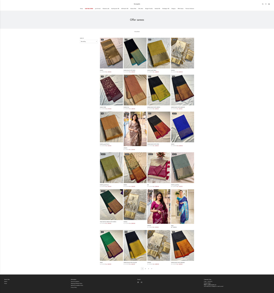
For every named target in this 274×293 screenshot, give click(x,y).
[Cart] (269, 4)
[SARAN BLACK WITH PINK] (158, 127)
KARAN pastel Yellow (151, 70)
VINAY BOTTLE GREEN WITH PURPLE (108, 221)
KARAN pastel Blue (175, 185)
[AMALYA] (135, 129)
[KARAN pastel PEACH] (111, 127)
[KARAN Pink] (135, 90)
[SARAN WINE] (111, 90)
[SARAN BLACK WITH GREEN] (158, 90)
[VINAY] (111, 245)
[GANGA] (182, 53)
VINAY (101, 262)
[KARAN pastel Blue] (182, 167)
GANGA (173, 70)
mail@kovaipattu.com (211, 284)
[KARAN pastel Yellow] (158, 53)
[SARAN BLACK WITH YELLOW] (135, 245)
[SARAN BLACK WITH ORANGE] (182, 245)
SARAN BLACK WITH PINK (153, 144)
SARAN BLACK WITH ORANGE (178, 262)
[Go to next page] (151, 268)
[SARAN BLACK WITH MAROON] (182, 90)
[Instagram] (138, 282)
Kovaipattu (137, 4)
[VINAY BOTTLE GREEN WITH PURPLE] (111, 204)
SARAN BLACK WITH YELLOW (130, 262)
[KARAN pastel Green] (111, 167)
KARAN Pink (126, 107)
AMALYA (125, 148)
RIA (148, 185)
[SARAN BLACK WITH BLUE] (135, 53)
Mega (172, 225)
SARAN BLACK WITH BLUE (129, 70)
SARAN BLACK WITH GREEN (153, 107)
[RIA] (158, 167)
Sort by (82, 38)
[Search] (262, 4)
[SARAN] (111, 53)
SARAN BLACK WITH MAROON (178, 107)
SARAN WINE (103, 107)
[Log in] (265, 4)
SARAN (101, 70)
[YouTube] (141, 282)
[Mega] (182, 206)
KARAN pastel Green (104, 185)
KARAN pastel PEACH (104, 144)
